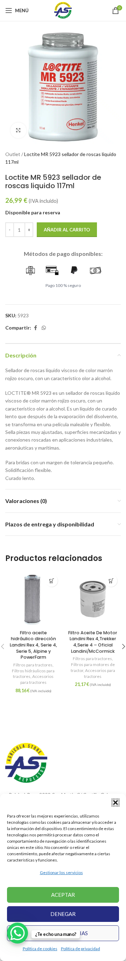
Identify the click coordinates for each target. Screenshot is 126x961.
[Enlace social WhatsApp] (44, 328)
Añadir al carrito (67, 229)
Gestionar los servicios (61, 872)
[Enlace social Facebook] (35, 328)
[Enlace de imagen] (26, 763)
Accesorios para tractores (37, 679)
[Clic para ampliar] (18, 130)
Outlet (12, 154)
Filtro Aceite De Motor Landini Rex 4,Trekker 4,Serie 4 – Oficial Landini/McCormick (92, 642)
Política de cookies (40, 948)
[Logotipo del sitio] (63, 10)
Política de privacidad (80, 948)
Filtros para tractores (32, 664)
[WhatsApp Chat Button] (17, 933)
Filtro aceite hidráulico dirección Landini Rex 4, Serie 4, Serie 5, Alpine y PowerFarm (33, 645)
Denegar (63, 914)
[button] (115, 802)
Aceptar (63, 895)
